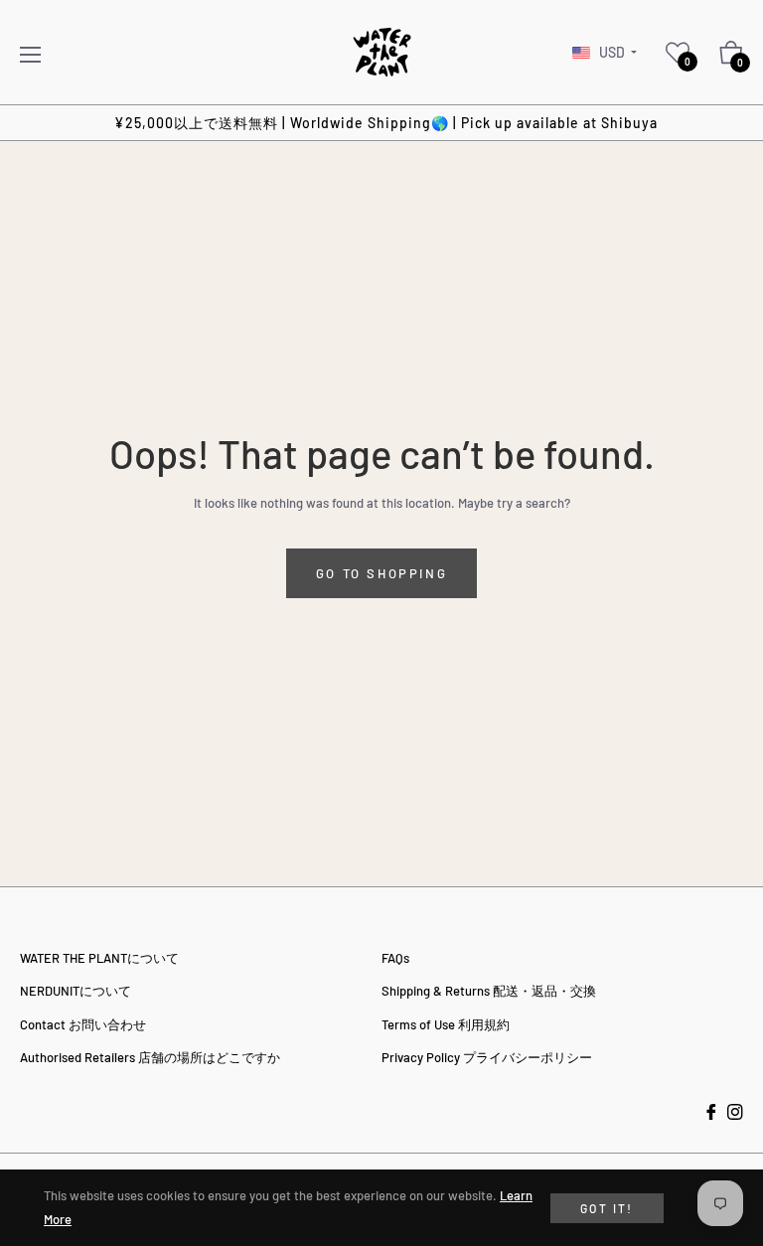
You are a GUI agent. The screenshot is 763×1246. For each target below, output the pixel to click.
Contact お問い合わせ (83, 1024)
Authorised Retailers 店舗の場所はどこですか (150, 1057)
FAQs (395, 958)
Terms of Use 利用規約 (446, 1024)
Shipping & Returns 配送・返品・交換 (489, 991)
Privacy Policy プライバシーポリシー (487, 1057)
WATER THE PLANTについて (99, 958)
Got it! (607, 1208)
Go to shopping (381, 573)
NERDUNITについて (75, 991)
